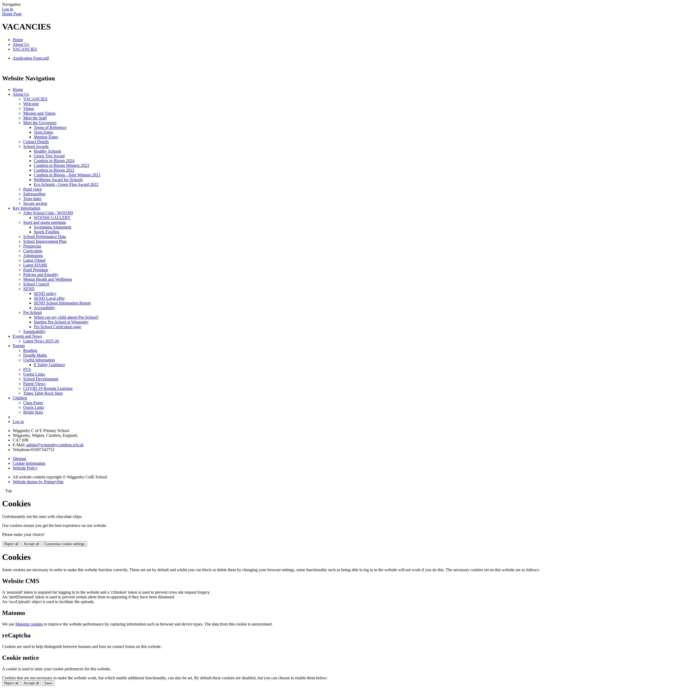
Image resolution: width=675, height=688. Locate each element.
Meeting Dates (46, 137)
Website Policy (25, 468)
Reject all (11, 544)
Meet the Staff (35, 118)
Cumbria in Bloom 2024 (54, 160)
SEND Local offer (49, 298)
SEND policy (45, 293)
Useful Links (34, 374)
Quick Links (33, 407)
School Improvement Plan (44, 241)
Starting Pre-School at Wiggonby (61, 322)
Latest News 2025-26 (41, 341)
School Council (36, 284)
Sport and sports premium (44, 222)
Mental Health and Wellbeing (47, 279)
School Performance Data (44, 236)
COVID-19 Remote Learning (48, 388)
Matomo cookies (29, 624)
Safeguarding (34, 194)
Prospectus (32, 246)
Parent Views (34, 383)
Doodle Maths (35, 355)
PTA (27, 369)
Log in (7, 9)
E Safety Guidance (49, 364)
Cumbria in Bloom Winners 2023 (61, 165)
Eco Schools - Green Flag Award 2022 (66, 184)
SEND (29, 289)
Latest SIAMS (35, 265)
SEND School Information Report (62, 303)
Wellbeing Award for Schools (58, 179)
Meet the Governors (39, 122)
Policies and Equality (40, 274)
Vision (28, 108)
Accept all (31, 544)
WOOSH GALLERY (52, 217)
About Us (21, 44)
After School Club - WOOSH (48, 213)
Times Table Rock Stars (43, 393)
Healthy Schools (47, 151)
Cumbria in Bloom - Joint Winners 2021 (67, 175)
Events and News (27, 336)
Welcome (31, 103)
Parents (19, 345)
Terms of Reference (50, 127)
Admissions (33, 255)
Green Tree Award (49, 156)
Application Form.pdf (31, 58)
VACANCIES (25, 49)
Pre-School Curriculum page (57, 326)
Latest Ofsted (34, 260)
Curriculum (32, 251)
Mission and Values (39, 113)
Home (18, 39)
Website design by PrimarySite (38, 481)
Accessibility (44, 308)
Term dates (32, 198)
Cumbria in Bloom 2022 (54, 170)
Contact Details (36, 141)
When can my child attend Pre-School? (66, 317)
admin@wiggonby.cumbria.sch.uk (54, 445)
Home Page (12, 14)
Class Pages (33, 402)
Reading (30, 350)
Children (20, 398)
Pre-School (32, 312)
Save (48, 683)
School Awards (36, 146)
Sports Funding (46, 232)
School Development (40, 379)
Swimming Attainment (52, 227)
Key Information (26, 208)
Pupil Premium (35, 270)
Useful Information (39, 360)
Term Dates (43, 132)
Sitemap (19, 458)
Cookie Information (29, 463)
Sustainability (34, 331)
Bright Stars (33, 412)
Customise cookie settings (64, 544)
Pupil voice (32, 189)
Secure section (35, 203)
